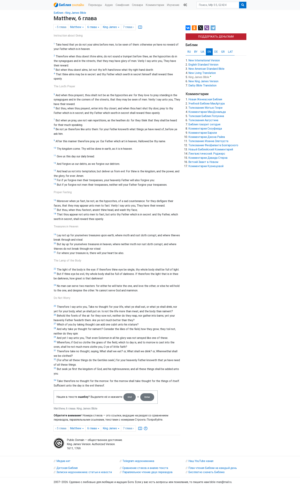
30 (55, 341)
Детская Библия (67, 468)
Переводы (95, 5)
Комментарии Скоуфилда (205, 128)
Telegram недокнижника (138, 461)
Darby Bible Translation (202, 85)
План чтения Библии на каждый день (212, 468)
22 (55, 269)
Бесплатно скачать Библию (206, 472)
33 (55, 368)
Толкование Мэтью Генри (205, 107)
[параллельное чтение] (140, 27)
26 (55, 315)
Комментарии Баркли (202, 132)
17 (55, 209)
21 (55, 252)
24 (55, 285)
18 (55, 213)
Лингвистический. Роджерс (206, 153)
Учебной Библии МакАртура (206, 103)
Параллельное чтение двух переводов (147, 472)
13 (55, 170)
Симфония (122, 5)
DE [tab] (216, 51)
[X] (200, 27)
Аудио (109, 5)
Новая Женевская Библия (205, 99)
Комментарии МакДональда (207, 112)
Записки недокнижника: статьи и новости (84, 472)
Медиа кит (63, 461)
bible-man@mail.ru (221, 482)
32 (55, 359)
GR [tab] (223, 51)
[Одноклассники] (194, 27)
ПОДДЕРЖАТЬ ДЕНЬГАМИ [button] (216, 36)
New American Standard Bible (206, 68)
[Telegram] (213, 27)
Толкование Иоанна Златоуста (208, 141)
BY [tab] (195, 51)
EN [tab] (209, 51)
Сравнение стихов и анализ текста (145, 468)
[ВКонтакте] (188, 27)
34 (55, 380)
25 (55, 306)
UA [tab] (202, 51)
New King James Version (203, 81)
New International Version (204, 60)
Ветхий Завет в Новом (203, 162)
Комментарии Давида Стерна (207, 157)
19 (55, 234)
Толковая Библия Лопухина (206, 116)
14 (55, 179)
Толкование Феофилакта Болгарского (213, 145)
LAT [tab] (230, 51)
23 (55, 273)
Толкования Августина (203, 120)
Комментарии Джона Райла (206, 137)
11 (55, 155)
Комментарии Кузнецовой (205, 166)
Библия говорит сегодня (204, 124)
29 (55, 337)
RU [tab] (189, 51)
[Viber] (206, 27)
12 (55, 163)
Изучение (173, 5)
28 (55, 328)
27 (55, 324)
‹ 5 (60, 27)
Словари (137, 5)
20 (55, 243)
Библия (58, 12)
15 (55, 184)
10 (55, 148)
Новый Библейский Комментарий (210, 149)
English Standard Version (203, 64)
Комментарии (155, 5)
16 (55, 200)
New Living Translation (202, 73)
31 (55, 350)
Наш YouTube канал (200, 461)
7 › (128, 27)
